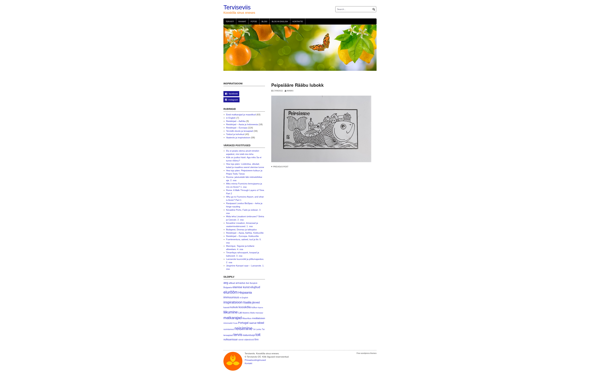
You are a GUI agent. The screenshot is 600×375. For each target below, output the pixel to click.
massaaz (259, 313)
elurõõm (230, 292)
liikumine (230, 312)
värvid (240, 340)
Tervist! (230, 21)
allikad (232, 283)
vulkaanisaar (230, 339)
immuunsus (231, 297)
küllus (254, 307)
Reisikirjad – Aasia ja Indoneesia (242, 124)
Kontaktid (297, 21)
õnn (256, 339)
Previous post (280, 167)
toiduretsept (249, 335)
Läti (240, 312)
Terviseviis (237, 7)
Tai (263, 329)
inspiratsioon (232, 302)
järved (256, 302)
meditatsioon (258, 318)
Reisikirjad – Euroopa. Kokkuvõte (242, 236)
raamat (252, 323)
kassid (226, 307)
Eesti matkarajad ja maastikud (241, 114)
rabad (260, 322)
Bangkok (253, 283)
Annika (289, 91)
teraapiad (228, 335)
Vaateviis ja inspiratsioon (238, 137)
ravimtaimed (228, 329)
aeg (225, 282)
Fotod (254, 21)
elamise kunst (241, 287)
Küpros (260, 307)
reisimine (243, 328)
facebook (233, 93)
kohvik (234, 307)
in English (231, 118)
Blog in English (280, 21)
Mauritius (246, 318)
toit (257, 335)
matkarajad (232, 318)
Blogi (264, 21)
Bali (247, 283)
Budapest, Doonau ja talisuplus (241, 229)
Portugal (243, 322)
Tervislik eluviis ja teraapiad (239, 131)
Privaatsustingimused (255, 360)
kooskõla (245, 307)
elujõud (255, 287)
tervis (237, 334)
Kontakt (248, 363)
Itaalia (247, 302)
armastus (240, 283)
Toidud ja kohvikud (235, 134)
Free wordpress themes (367, 353)
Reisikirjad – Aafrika (235, 121)
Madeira (246, 313)
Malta (252, 313)
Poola (235, 323)
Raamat (242, 21)
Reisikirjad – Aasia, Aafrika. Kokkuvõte (245, 233)
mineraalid (227, 323)
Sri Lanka (257, 329)
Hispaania (245, 292)
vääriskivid (249, 339)
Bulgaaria (227, 287)
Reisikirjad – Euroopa (236, 127)
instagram (233, 99)
